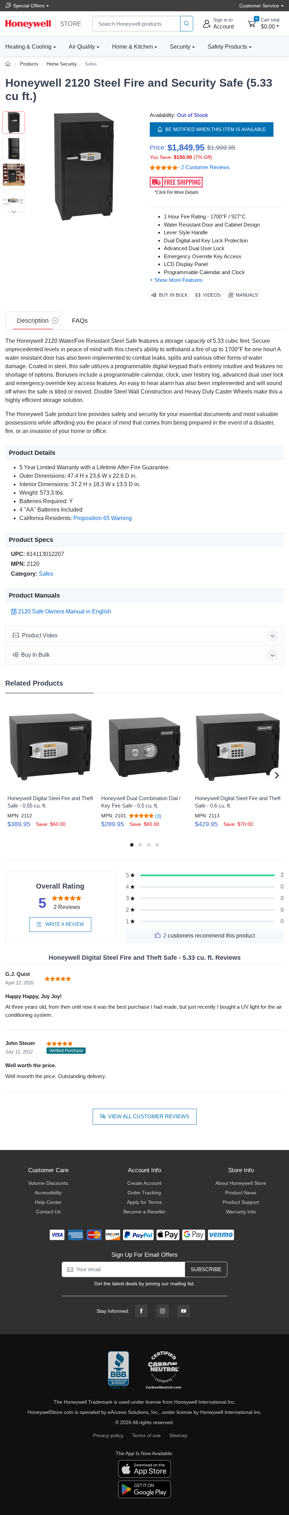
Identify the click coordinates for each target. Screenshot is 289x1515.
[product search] (186, 24)
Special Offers (28, 5)
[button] (84, 166)
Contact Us (48, 1211)
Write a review (64, 924)
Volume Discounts (48, 1183)
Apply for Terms (144, 1202)
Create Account (144, 1183)
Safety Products (227, 47)
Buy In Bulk (173, 295)
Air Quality (82, 47)
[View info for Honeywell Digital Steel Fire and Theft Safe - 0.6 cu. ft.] (238, 747)
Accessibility (48, 1192)
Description (33, 320)
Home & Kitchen (132, 47)
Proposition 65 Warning (102, 518)
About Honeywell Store (240, 1183)
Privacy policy (108, 1435)
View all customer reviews (148, 1116)
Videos (212, 295)
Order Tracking (144, 1192)
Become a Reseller (144, 1211)
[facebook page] (141, 1311)
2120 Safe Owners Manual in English (64, 611)
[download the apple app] (144, 1468)
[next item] (14, 211)
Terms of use (146, 1435)
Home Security (62, 64)
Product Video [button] (39, 635)
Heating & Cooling (28, 47)
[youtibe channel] (183, 1311)
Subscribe (206, 1269)
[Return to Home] (8, 64)
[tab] (32, 320)
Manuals (247, 295)
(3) (157, 815)
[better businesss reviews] (118, 1370)
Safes (91, 64)
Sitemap (178, 1435)
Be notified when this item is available (215, 129)
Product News (240, 1192)
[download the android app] (144, 1489)
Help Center (48, 1202)
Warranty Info (241, 1211)
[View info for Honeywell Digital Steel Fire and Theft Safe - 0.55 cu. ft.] (50, 747)
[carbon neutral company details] (163, 1370)
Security (180, 47)
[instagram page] (162, 1311)
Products (29, 64)
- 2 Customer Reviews (204, 167)
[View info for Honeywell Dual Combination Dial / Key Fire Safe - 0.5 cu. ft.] (144, 747)
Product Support (241, 1202)
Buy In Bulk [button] (35, 655)
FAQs (80, 320)
